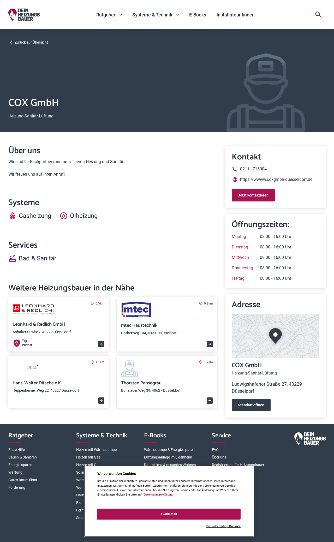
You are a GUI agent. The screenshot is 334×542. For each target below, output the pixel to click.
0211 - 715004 (253, 168)
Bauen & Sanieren (22, 457)
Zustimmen (168, 514)
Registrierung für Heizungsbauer (238, 465)
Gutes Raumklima (22, 480)
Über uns (219, 457)
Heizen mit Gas (88, 457)
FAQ (215, 450)
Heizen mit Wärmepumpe (96, 450)
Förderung (16, 487)
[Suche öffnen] (318, 14)
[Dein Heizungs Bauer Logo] (310, 439)
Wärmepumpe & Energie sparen (169, 450)
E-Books (197, 14)
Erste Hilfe (16, 450)
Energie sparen (20, 465)
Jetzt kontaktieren (253, 195)
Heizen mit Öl (86, 465)
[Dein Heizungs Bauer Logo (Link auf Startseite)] (24, 14)
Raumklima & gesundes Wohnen (170, 465)
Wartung (15, 472)
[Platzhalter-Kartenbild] (275, 336)
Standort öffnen (251, 405)
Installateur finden (236, 14)
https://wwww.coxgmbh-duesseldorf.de (276, 179)
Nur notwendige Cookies (223, 526)
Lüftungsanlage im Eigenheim (168, 457)
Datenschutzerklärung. (158, 494)
